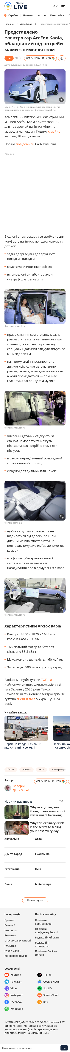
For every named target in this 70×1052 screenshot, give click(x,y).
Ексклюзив (12, 869)
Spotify (47, 988)
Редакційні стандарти (42, 944)
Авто (38, 839)
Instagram (16, 995)
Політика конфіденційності (46, 930)
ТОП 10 (46, 679)
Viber (13, 988)
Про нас (9, 920)
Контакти (10, 930)
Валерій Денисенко (21, 788)
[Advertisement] (35, 192)
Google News (51, 981)
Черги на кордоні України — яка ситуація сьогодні (24, 745)
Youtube (15, 975)
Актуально (11, 839)
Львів (8, 884)
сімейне (54, 131)
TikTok (47, 975)
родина (26, 769)
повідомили (25, 144)
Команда (10, 945)
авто (41, 769)
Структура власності (17, 940)
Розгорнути (35, 900)
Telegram (16, 981)
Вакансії (9, 925)
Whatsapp (16, 1009)
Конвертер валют (15, 956)
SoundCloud (51, 995)
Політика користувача (43, 921)
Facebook (16, 1002)
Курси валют (12, 950)
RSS (45, 1002)
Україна (13, 15)
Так (64, 1048)
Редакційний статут (48, 937)
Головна (9, 23)
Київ (38, 869)
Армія (42, 15)
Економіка (57, 15)
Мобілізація (43, 884)
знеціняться (26, 699)
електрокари (59, 769)
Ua (53, 6)
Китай (10, 769)
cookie (28, 1048)
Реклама (10, 935)
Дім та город (13, 854)
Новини (28, 15)
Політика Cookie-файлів (46, 953)
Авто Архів (26, 23)
